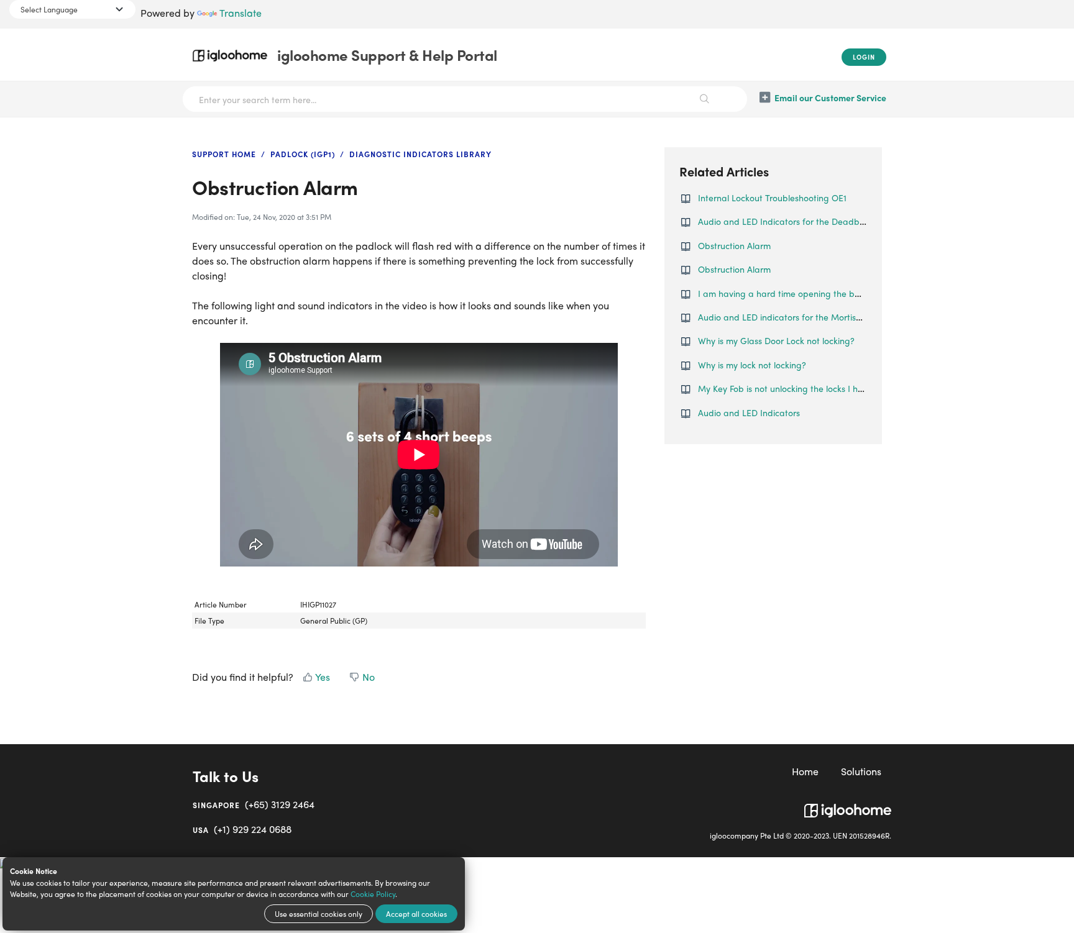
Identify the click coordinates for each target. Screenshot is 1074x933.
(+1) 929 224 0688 (242, 829)
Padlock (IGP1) (302, 154)
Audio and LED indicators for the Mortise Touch (792, 317)
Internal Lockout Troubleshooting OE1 (772, 197)
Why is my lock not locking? (752, 364)
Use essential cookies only (318, 913)
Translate (240, 13)
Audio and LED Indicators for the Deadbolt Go (791, 221)
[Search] (705, 99)
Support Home (224, 154)
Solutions (861, 771)
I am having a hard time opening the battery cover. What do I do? (831, 293)
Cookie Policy (373, 893)
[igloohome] (847, 805)
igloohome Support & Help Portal (387, 54)
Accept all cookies (416, 913)
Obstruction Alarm (734, 245)
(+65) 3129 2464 (253, 804)
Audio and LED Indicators (749, 412)
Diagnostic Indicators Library (420, 154)
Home (805, 771)
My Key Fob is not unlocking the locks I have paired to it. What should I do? (847, 388)
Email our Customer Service (830, 97)
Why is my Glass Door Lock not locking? (776, 340)
